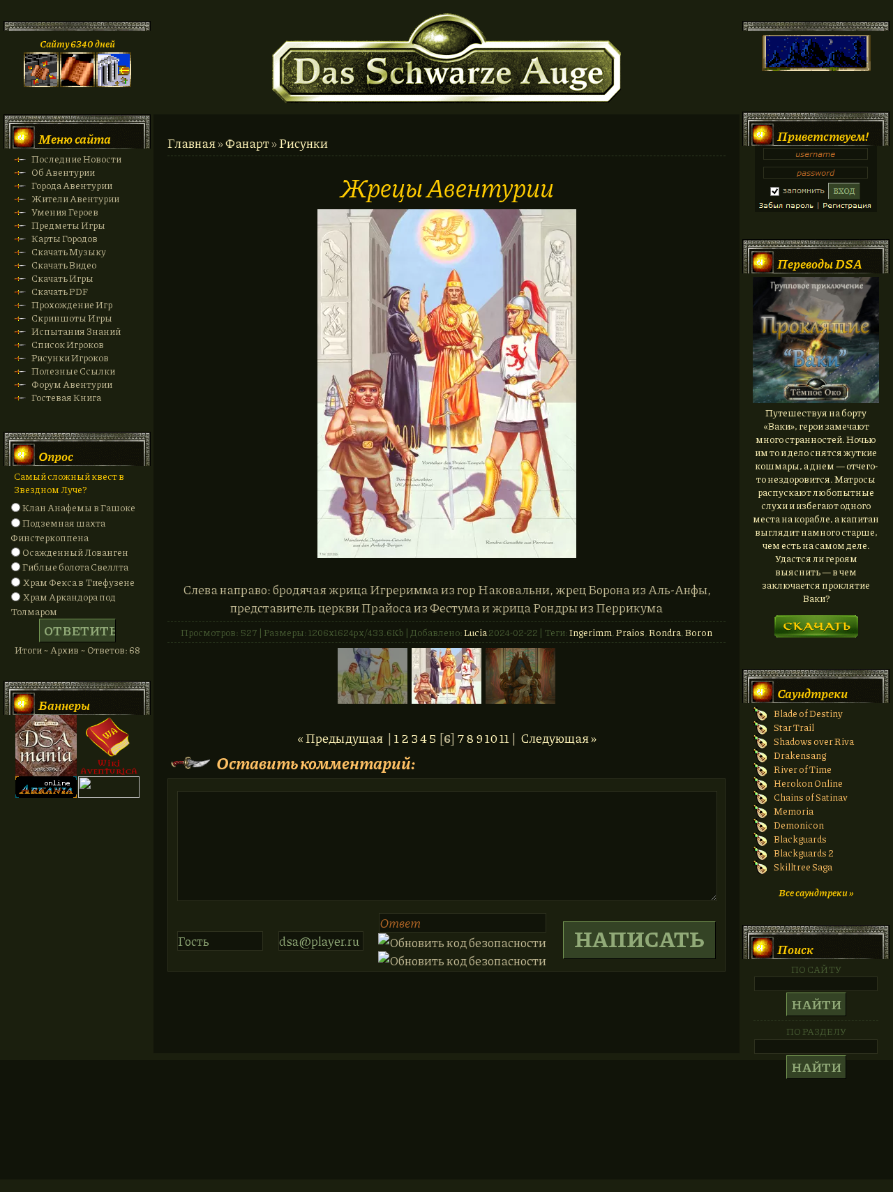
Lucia (475, 632)
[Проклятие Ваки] (816, 399)
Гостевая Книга (66, 397)
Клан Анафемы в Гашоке (78, 507)
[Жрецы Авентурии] (446, 553)
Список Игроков (67, 344)
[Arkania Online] (46, 794)
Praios (630, 632)
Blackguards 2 (804, 852)
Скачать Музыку (68, 251)
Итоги (28, 649)
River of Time (803, 769)
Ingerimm (590, 632)
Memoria (793, 810)
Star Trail (794, 727)
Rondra (665, 632)
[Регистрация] (77, 83)
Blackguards (800, 838)
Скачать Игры (62, 278)
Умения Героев (64, 211)
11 (504, 738)
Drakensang (800, 755)
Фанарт (247, 143)
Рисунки (303, 143)
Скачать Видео (63, 264)
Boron (698, 632)
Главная (191, 143)
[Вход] (113, 83)
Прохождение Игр (71, 304)
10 (491, 738)
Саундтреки (812, 693)
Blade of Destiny (808, 713)
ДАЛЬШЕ (816, 621)
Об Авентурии (63, 172)
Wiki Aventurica (109, 745)
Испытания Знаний (76, 331)
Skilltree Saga (803, 866)
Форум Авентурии (71, 384)
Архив (64, 649)
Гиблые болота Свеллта (75, 566)
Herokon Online (808, 783)
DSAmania (46, 745)
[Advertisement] (446, 1133)
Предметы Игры (68, 225)
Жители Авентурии (75, 198)
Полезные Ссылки (73, 370)
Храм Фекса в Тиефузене (78, 582)
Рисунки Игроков (70, 357)
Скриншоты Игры (71, 317)
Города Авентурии (71, 185)
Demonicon (799, 824)
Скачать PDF (59, 291)
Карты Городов (64, 238)
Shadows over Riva (814, 741)
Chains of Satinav (811, 797)
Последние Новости (76, 158)
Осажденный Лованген (75, 552)
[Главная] (41, 83)
